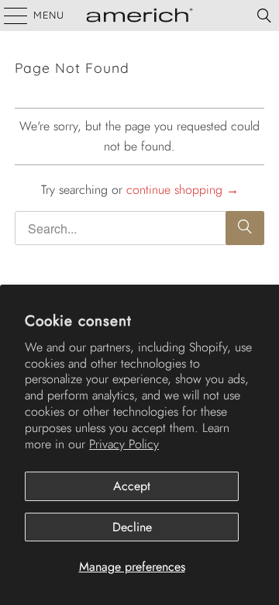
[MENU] (8, 15)
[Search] (264, 15)
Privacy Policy (124, 444)
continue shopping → (182, 190)
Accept (131, 486)
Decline (132, 527)
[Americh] (139, 15)
